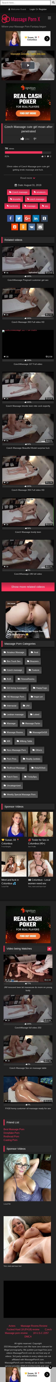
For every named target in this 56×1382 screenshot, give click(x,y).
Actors (12, 1326)
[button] (53, 3)
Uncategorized (14, 785)
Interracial (11, 705)
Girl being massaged (16, 688)
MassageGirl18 (40, 732)
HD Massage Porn (15, 696)
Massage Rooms (15, 732)
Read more (26, 178)
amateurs (40, 192)
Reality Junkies (33, 759)
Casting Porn (10, 1140)
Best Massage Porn (14, 1129)
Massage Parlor (32, 723)
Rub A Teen (12, 776)
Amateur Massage (15, 652)
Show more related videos (28, 586)
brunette (17, 199)
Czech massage (19, 192)
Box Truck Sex (13, 661)
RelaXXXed (39, 768)
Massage (11, 723)
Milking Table (26, 741)
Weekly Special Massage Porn (21, 794)
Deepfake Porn (12, 1133)
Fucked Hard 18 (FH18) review (23, 1329)
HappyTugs (41, 688)
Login (32, 9)
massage (31, 206)
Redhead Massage (16, 768)
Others (39, 750)
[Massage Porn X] (23, 19)
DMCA (28, 1336)
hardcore (13, 206)
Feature (35, 670)
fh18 (9, 679)
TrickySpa (32, 776)
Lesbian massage (15, 714)
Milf (8, 741)
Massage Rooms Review (34, 1326)
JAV (28, 705)
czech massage (37, 199)
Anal (36, 652)
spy (46, 206)
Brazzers (34, 661)
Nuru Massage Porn (16, 750)
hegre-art (38, 696)
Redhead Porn (11, 1136)
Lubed (36, 714)
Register (43, 9)
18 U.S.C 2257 (41, 1333)
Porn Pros (11, 759)
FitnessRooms (27, 679)
